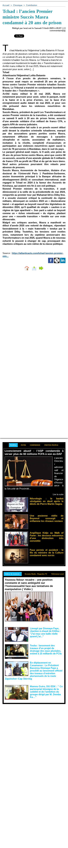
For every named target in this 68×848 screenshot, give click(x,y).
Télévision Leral (57, 574)
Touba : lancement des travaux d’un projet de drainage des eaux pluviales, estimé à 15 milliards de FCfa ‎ (46, 649)
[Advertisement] (31, 739)
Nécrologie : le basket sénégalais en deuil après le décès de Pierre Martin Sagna (46, 501)
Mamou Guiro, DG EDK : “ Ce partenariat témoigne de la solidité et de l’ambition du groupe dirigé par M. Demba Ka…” (46, 691)
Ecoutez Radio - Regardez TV (36, 574)
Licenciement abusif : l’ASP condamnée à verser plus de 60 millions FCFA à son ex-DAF (34, 452)
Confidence (35, 445)
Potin (23, 445)
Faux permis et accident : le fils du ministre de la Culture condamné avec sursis (46, 553)
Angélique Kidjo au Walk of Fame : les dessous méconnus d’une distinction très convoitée (46, 536)
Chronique (17, 5)
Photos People (51, 445)
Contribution (31, 5)
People (13, 445)
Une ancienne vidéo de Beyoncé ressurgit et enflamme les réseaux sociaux (46, 518)
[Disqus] (34, 315)
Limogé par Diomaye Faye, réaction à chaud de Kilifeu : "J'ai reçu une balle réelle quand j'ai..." (45, 632)
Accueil (6, 5)
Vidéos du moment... (13, 574)
